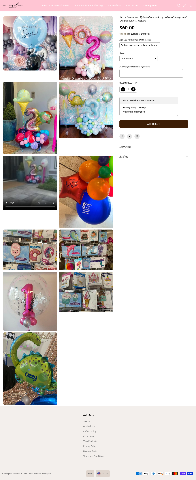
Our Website (89, 426)
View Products (90, 441)
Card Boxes (132, 5)
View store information (134, 112)
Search (86, 421)
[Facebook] (122, 136)
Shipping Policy (90, 451)
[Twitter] (129, 136)
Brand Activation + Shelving (89, 5)
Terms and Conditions (93, 456)
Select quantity (128, 83)
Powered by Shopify (42, 474)
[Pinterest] (137, 136)
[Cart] (191, 5)
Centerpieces (150, 5)
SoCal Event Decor (25, 474)
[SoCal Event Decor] (13, 5)
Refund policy (89, 431)
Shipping (123, 34)
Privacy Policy (89, 446)
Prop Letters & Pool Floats (55, 5)
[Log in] (185, 5)
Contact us (88, 436)
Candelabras (114, 5)
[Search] (178, 5)
